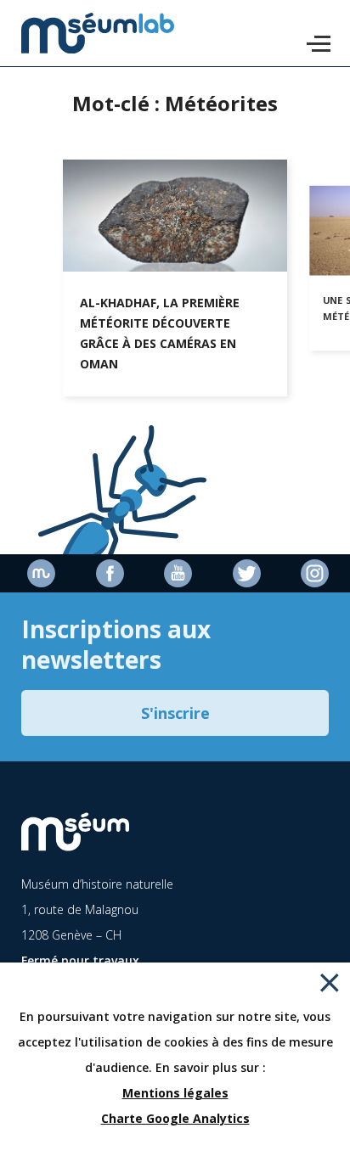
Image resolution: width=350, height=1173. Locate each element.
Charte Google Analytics (175, 1118)
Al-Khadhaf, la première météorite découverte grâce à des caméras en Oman (160, 333)
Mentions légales (175, 1093)
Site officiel (38, 573)
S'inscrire (175, 713)
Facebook (107, 573)
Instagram (312, 573)
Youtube (175, 573)
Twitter (244, 573)
